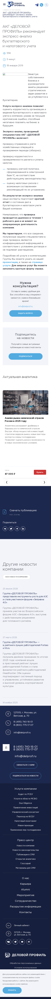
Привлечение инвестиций (25, 808)
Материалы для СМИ (25, 868)
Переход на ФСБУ (25, 816)
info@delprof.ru (25, 306)
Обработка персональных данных (25, 963)
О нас (25, 878)
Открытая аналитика (25, 859)
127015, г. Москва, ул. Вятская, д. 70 (22, 934)
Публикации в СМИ (25, 854)
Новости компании (25, 846)
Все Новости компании (16, 577)
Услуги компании (25, 789)
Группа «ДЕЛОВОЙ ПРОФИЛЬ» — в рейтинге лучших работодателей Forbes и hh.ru (25, 645)
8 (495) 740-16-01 (23, 722)
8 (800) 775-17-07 (23, 725)
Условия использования (25, 968)
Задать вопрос (25, 313)
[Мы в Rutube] (29, 941)
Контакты (25, 912)
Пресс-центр (25, 840)
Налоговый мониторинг (25, 821)
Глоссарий (25, 863)
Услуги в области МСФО (25, 799)
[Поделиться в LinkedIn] (23, 528)
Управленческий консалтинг (25, 812)
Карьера (25, 884)
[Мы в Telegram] (15, 941)
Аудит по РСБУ (25, 794)
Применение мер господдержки (25, 830)
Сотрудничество (25, 901)
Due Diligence (25, 803)
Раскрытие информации (25, 907)
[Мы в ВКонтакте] (8, 941)
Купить (40, 472)
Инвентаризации (25, 825)
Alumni (25, 890)
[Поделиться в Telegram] (17, 528)
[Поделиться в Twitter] (11, 528)
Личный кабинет (22, 925)
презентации (10, 262)
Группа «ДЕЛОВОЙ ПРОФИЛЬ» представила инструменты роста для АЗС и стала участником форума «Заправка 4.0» (25, 598)
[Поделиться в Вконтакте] (5, 528)
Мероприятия (25, 895)
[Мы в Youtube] (22, 941)
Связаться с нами (25, 765)
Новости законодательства (25, 850)
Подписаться (25, 356)
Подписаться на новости (25, 776)
